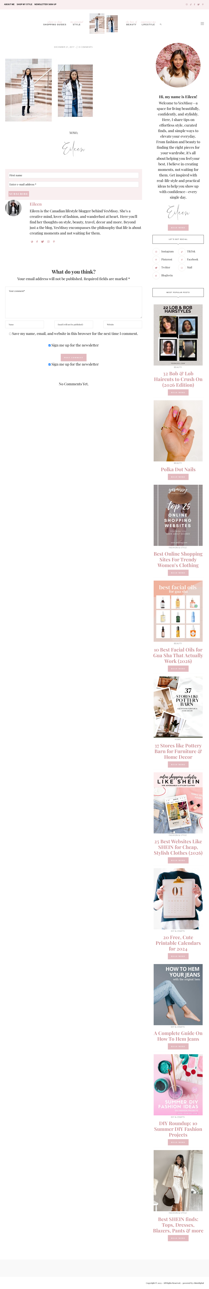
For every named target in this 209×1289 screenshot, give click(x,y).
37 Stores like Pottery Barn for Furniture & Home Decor (178, 751)
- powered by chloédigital (192, 1283)
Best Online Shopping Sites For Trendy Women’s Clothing (178, 559)
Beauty (131, 23)
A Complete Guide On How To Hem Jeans (178, 1036)
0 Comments (86, 47)
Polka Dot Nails (178, 469)
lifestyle (148, 23)
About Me (9, 4)
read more (178, 227)
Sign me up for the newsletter (75, 345)
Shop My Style (24, 4)
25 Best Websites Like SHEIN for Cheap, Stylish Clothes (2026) (178, 847)
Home (178, 739)
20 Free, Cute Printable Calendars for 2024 (178, 943)
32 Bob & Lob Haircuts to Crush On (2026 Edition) (178, 379)
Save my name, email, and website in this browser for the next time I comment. (75, 333)
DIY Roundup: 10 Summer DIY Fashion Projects (178, 1129)
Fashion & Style (178, 547)
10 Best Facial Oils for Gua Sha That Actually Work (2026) (178, 655)
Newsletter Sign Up (45, 4)
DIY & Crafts (178, 931)
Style (76, 23)
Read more (178, 392)
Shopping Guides (54, 23)
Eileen (36, 204)
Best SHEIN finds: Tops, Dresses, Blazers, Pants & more (178, 1225)
